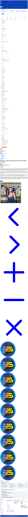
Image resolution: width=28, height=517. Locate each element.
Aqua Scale (24, 17)
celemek (3, 101)
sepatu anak (3, 37)
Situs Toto (14, 170)
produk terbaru (4, 21)
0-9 (24, 15)
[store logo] (5, 9)
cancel (1, 152)
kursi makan (3, 116)
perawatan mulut (3, 124)
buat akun (3, 156)
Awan (11, 19)
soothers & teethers (4, 99)
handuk (3, 138)
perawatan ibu (3, 127)
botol (2, 96)
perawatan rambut (3, 123)
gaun (2, 64)
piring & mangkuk (3, 105)
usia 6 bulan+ (3, 74)
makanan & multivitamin (5, 109)
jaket (2, 56)
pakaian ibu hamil (4, 59)
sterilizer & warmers (4, 98)
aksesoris (2, 48)
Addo (3, 17)
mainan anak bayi (4, 143)
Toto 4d (1, 505)
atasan (2, 42)
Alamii (15, 17)
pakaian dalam (3, 57)
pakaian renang (4, 50)
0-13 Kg (2, 78)
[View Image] (8, 356)
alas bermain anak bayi (5, 142)
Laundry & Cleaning (4, 131)
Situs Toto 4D (1, 512)
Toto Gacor (1, 507)
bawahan (2, 63)
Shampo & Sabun (3, 122)
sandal (2, 38)
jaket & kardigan (3, 47)
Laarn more (8, 165)
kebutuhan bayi (4, 28)
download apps (7, 1)
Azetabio (16, 19)
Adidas (7, 17)
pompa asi (3, 112)
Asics (3, 19)
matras (2, 94)
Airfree (11, 17)
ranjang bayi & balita (4, 91)
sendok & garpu (3, 106)
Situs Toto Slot (1, 514)
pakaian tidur (3, 69)
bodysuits (2, 33)
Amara (19, 17)
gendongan (3, 81)
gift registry (15, 1)
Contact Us (23, 7)
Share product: (1, 480)
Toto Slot (12, 174)
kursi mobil (3, 77)
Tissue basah (3, 130)
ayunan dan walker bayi (5, 140)
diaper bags (3, 84)
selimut (3, 88)
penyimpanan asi (3, 113)
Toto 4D (10, 171)
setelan (2, 55)
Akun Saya (1, 148)
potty (2, 135)
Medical (2, 132)
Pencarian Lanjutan (2, 151)
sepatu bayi (3, 36)
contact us (24, 11)
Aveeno (7, 19)
